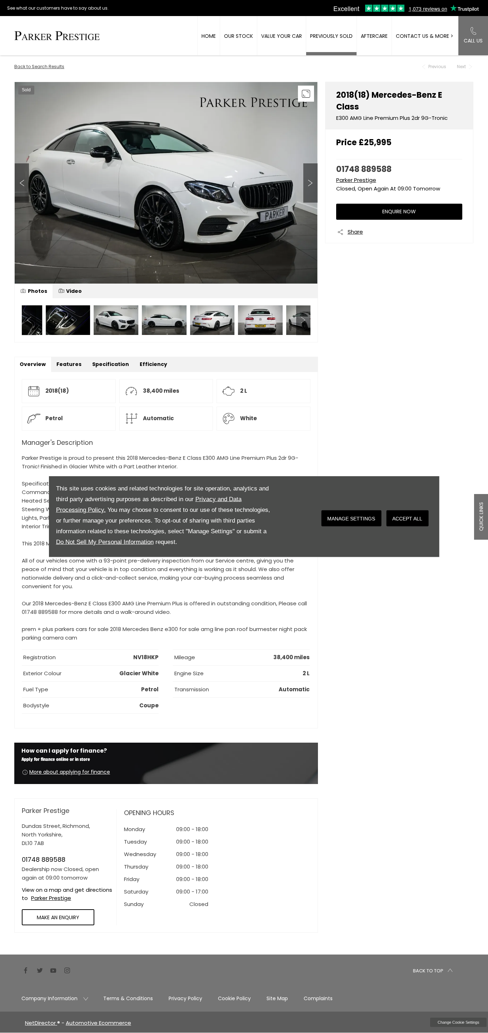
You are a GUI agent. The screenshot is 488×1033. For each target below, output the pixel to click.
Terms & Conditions (128, 998)
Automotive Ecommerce (98, 1023)
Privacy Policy (185, 998)
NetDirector (41, 1023)
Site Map (277, 998)
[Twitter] (39, 970)
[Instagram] (67, 970)
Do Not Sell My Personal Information (105, 542)
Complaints (318, 998)
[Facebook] (25, 970)
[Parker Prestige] (57, 35)
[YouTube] (53, 970)
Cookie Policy (234, 998)
